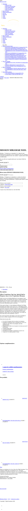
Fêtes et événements (9, 9)
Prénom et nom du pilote (5, 183)
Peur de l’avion (6, 11)
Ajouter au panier (4, 166)
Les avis (4, 13)
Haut (1, 467)
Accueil (1, 77)
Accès (4, 16)
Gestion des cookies (15, 499)
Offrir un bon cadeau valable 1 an (7, 169)
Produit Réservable (9, 184)
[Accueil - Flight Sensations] (10, 26)
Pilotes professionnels (7, 12)
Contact (4, 18)
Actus (4, 15)
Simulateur (5, 4)
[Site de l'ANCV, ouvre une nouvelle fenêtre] (13, 488)
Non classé (6, 77)
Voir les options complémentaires (7, 168)
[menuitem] (15, 53)
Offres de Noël (8, 5)
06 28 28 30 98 (3, 488)
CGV (9, 499)
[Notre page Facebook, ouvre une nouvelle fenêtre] (4, 505)
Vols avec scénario (9, 8)
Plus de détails (11, 371)
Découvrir (5, 14)
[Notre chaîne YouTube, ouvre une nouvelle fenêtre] (4, 509)
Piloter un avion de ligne (10, 6)
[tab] (15, 289)
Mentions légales (3, 499)
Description (5, 289)
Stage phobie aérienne (9, 7)
